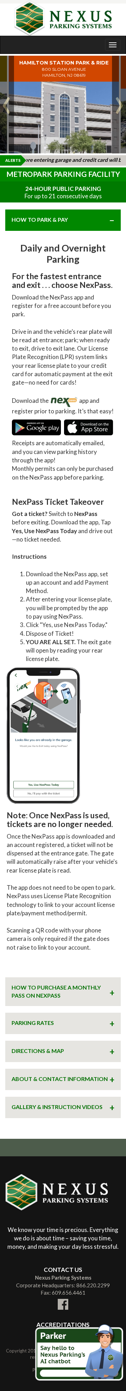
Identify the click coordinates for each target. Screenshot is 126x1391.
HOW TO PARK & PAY (40, 219)
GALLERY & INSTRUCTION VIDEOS (57, 1106)
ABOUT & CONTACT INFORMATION (60, 1078)
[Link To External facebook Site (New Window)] (63, 1300)
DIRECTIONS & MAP (38, 1050)
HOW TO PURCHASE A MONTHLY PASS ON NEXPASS (56, 991)
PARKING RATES (33, 1022)
